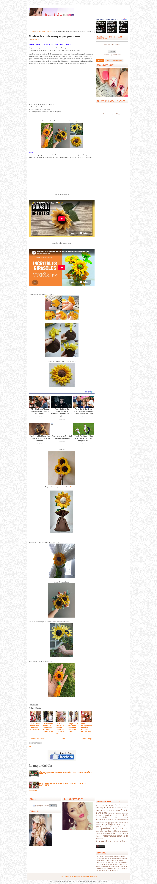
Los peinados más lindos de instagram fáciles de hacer (73, 727)
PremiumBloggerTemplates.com (89, 881)
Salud (115, 833)
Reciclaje (107, 831)
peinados (105, 829)
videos (49, 31)
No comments (35, 39)
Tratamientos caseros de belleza (112, 837)
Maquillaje (107, 824)
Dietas (117, 810)
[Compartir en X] (35, 705)
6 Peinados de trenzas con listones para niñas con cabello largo (48, 727)
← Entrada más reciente (37, 739)
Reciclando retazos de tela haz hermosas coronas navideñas (62, 784)
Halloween (98, 815)
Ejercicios (125, 813)
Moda (102, 827)
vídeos (123, 841)
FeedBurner (116, 55)
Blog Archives (117, 60)
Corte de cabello (122, 808)
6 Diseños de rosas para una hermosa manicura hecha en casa (86, 727)
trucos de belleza (105, 841)
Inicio (64, 739)
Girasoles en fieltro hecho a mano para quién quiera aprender (54, 36)
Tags (107, 60)
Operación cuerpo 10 (112, 827)
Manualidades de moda (112, 817)
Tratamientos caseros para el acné (116, 839)
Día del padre (110, 810)
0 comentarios (33, 779)
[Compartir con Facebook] (37, 705)
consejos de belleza (106, 807)
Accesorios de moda (104, 805)
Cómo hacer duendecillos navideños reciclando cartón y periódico (65, 773)
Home (31, 31)
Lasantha (76, 881)
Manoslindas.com (77, 876)
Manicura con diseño (116, 815)
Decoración (100, 810)
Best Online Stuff (103, 881)
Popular (100, 60)
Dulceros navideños (114, 813)
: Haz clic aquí (74, 487)
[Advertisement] (46, 23)
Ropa (110, 833)
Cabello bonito (121, 805)
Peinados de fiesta (115, 829)
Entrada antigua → (88, 739)
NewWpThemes (59, 881)
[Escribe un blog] (33, 705)
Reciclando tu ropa (118, 831)
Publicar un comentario (36, 747)
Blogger (118, 114)
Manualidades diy (40, 31)
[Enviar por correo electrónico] (31, 705)
